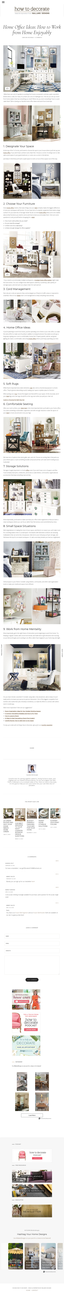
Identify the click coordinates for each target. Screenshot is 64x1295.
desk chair (24, 408)
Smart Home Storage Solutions (43, 823)
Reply (57, 860)
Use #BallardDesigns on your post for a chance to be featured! (26, 1066)
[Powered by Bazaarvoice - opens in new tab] (45, 1119)
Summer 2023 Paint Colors (54, 822)
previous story (1, 650)
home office (6, 153)
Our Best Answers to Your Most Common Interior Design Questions (19, 829)
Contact (35, 1290)
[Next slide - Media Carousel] (59, 1256)
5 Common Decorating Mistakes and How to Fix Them (21, 713)
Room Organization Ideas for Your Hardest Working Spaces (23, 711)
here (33, 881)
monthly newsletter (46, 725)
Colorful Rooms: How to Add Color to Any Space (19, 720)
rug (16, 394)
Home (28, 1290)
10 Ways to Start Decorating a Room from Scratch (20, 718)
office (27, 470)
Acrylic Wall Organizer (21, 913)
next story (62, 653)
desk (36, 208)
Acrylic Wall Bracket (39, 913)
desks (18, 295)
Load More (28, 1115)
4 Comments (38, 37)
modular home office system (43, 280)
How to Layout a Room (12, 716)
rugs (31, 388)
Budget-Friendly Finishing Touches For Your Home (31, 825)
